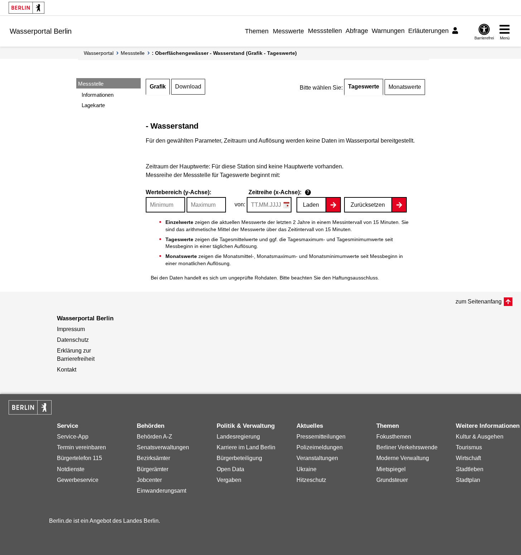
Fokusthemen (393, 437)
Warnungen (388, 30)
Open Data (230, 469)
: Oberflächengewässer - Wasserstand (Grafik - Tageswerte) (224, 53)
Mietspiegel (391, 469)
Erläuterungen (428, 30)
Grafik (158, 86)
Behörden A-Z (154, 437)
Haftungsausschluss (355, 278)
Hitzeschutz (311, 480)
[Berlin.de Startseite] (26, 8)
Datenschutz (73, 340)
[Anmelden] (456, 31)
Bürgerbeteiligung (239, 458)
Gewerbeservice (77, 480)
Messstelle (133, 53)
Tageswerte (363, 86)
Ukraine (306, 469)
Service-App (72, 437)
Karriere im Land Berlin (246, 447)
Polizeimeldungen (319, 447)
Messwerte (288, 31)
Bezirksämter (153, 458)
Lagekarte (93, 105)
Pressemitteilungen (321, 437)
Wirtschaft (468, 458)
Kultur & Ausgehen (479, 437)
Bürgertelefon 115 (79, 458)
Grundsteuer (392, 480)
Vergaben (229, 480)
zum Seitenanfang (478, 301)
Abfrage (357, 30)
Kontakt (66, 370)
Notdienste (71, 469)
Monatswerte (405, 87)
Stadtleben (469, 469)
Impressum (71, 329)
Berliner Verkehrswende (407, 447)
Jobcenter (149, 480)
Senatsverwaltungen (163, 447)
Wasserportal (99, 53)
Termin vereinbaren (81, 447)
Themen (257, 31)
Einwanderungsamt (161, 491)
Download (188, 86)
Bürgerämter (152, 469)
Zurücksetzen (368, 205)
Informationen (98, 95)
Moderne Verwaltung (402, 458)
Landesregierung (238, 437)
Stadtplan (468, 480)
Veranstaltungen (317, 458)
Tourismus (469, 447)
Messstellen (325, 30)
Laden (311, 205)
